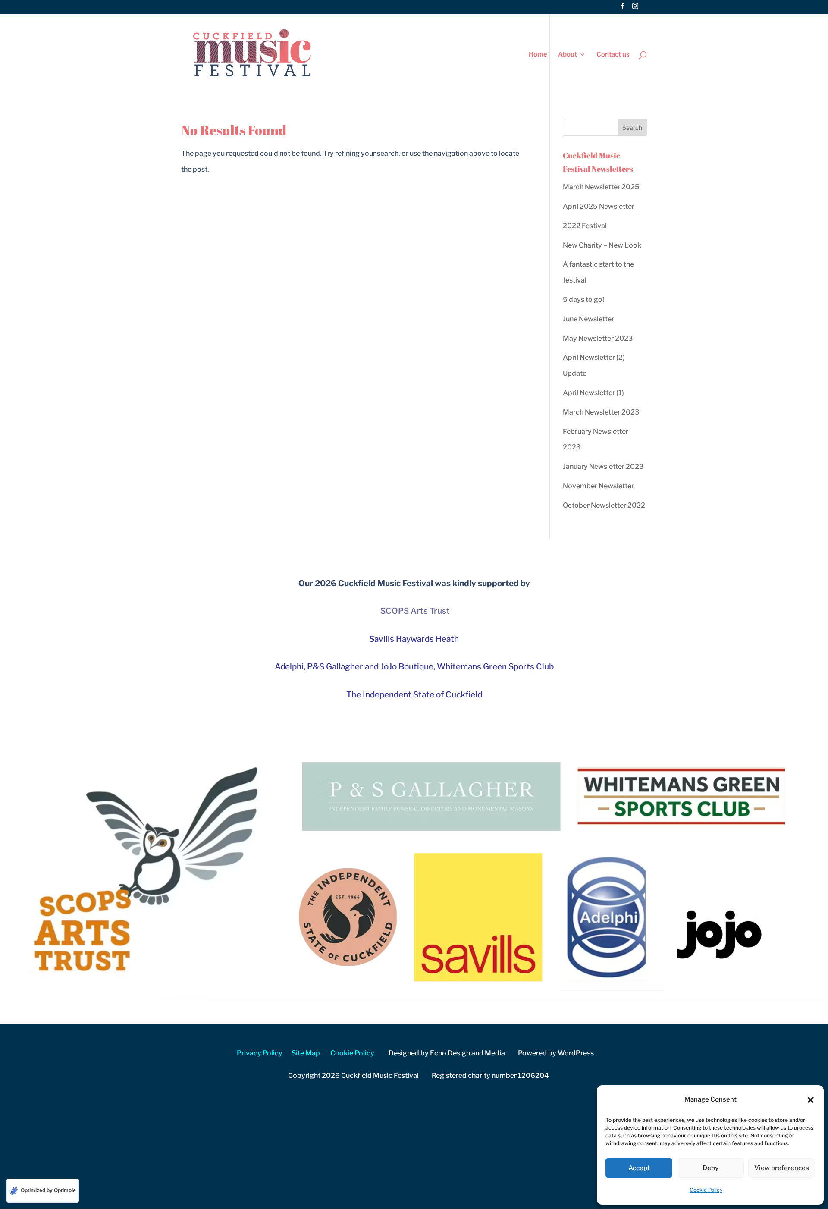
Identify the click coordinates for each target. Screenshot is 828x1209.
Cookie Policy (706, 1190)
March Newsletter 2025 (601, 187)
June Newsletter (588, 319)
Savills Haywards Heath (414, 639)
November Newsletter (598, 486)
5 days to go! (583, 299)
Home (538, 54)
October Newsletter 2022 (604, 505)
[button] (810, 1100)
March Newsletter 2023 (601, 412)
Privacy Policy (259, 1053)
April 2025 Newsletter (598, 206)
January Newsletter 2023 (603, 466)
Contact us (613, 54)
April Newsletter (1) (593, 393)
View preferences (781, 1168)
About (567, 54)
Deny (710, 1168)
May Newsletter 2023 (598, 338)
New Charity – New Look (602, 245)
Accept (639, 1168)
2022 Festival (585, 226)
